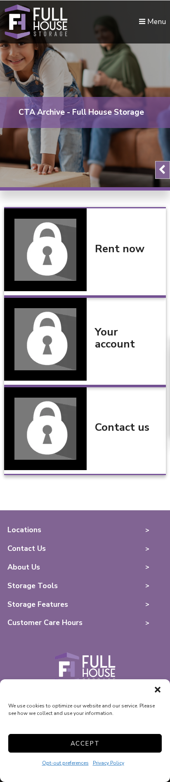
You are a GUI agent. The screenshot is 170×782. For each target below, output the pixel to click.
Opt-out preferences (65, 763)
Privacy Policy (108, 763)
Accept (85, 743)
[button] (157, 689)
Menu (155, 22)
